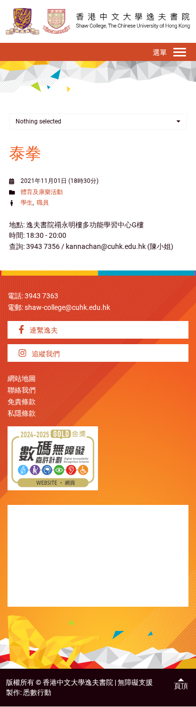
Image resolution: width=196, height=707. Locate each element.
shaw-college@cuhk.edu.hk (67, 307)
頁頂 (181, 686)
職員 (43, 202)
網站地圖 (22, 378)
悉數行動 (37, 692)
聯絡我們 (22, 390)
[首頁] (56, 21)
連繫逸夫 (43, 330)
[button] (98, 121)
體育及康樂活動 (42, 192)
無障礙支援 (135, 682)
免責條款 (22, 402)
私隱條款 (22, 413)
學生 (27, 202)
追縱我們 (45, 354)
